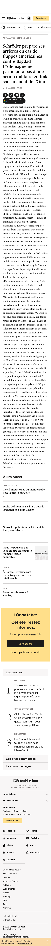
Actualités (9, 38)
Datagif (12, 934)
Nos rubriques (9, 794)
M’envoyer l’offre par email (25, 652)
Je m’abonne (25, 643)
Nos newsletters (10, 800)
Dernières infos (13, 27)
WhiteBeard (22, 937)
